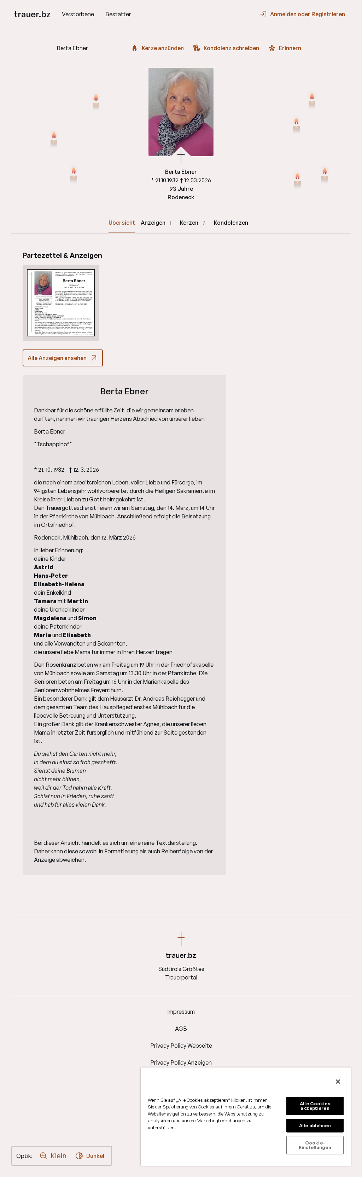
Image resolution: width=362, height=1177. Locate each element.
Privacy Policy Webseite (181, 1045)
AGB (181, 1028)
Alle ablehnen (315, 1125)
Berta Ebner (124, 391)
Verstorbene (78, 14)
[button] (61, 303)
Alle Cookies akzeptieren (315, 1106)
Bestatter (118, 14)
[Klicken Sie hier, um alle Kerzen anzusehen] (54, 139)
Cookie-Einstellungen (315, 1145)
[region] (246, 1116)
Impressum (181, 1011)
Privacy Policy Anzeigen (181, 1062)
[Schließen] (338, 1081)
